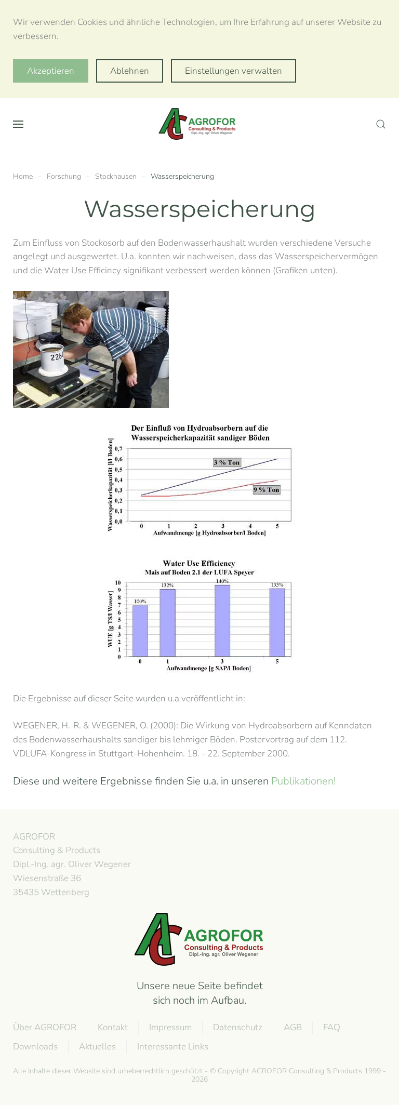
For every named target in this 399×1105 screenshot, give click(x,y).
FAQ (331, 1027)
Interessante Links (172, 1047)
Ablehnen (129, 71)
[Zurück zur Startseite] (199, 124)
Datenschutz (237, 1027)
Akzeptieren (50, 71)
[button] (18, 124)
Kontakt (113, 1027)
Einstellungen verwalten (233, 71)
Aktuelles (97, 1047)
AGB (293, 1027)
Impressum (170, 1027)
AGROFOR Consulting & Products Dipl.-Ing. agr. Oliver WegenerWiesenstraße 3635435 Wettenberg (72, 864)
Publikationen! (303, 781)
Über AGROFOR (44, 1027)
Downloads (35, 1047)
